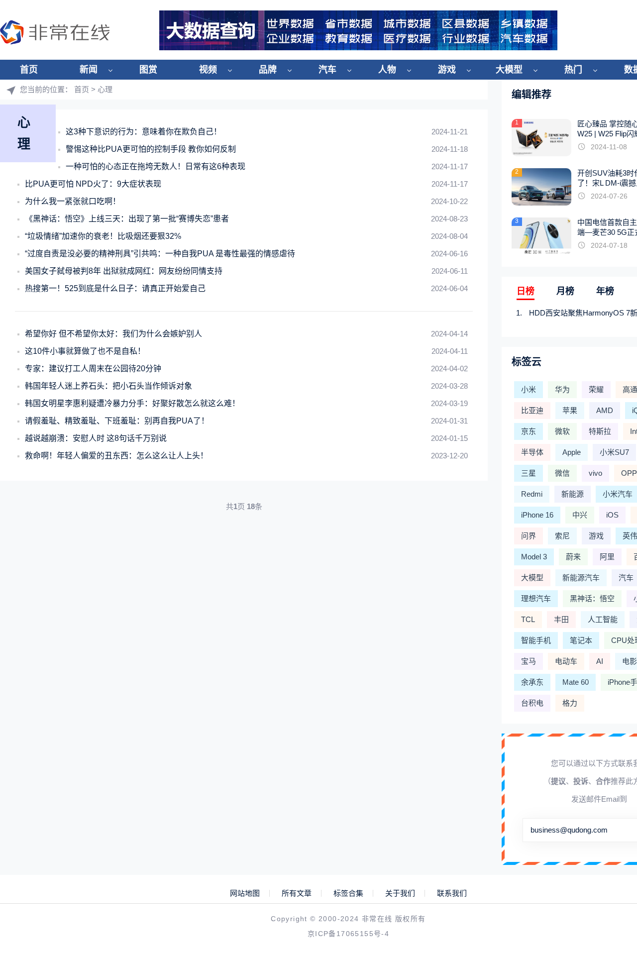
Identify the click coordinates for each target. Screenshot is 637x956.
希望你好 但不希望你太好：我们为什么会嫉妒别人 (113, 333)
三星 (528, 473)
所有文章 (297, 893)
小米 (528, 389)
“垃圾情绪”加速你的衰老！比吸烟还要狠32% (103, 236)
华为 (562, 389)
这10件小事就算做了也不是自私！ (85, 351)
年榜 (605, 291)
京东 (528, 431)
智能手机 (536, 640)
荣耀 (596, 389)
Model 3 (534, 556)
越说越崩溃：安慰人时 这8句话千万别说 (96, 438)
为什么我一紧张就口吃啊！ (72, 201)
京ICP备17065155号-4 (348, 934)
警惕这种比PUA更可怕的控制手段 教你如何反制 (151, 149)
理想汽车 (536, 598)
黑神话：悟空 (592, 598)
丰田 (561, 619)
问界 (528, 535)
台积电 (532, 703)
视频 (208, 70)
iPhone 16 (537, 515)
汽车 (327, 70)
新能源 (572, 494)
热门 (573, 70)
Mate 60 (575, 682)
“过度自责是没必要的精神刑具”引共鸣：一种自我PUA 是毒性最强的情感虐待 (160, 253)
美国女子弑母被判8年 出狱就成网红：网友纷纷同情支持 (123, 271)
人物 (387, 70)
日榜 (525, 291)
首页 (29, 70)
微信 (562, 473)
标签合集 (348, 893)
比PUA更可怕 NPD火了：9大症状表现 (93, 184)
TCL (528, 619)
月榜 (565, 291)
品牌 (268, 70)
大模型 (509, 70)
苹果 (569, 410)
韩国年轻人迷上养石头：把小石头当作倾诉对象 (108, 386)
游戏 (447, 70)
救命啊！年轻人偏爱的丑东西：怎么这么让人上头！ (116, 455)
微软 (562, 431)
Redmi (531, 494)
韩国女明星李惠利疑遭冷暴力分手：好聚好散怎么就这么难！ (132, 403)
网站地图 (245, 893)
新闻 (89, 70)
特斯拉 (600, 431)
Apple (571, 452)
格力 (569, 703)
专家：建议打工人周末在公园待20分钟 (93, 368)
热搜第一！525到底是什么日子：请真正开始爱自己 (115, 288)
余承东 (532, 682)
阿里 (607, 556)
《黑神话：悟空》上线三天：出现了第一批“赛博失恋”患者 (127, 218)
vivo (595, 473)
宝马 (528, 661)
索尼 (562, 535)
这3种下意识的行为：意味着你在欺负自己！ (143, 131)
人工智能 (603, 619)
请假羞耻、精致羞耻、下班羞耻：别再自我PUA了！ (117, 421)
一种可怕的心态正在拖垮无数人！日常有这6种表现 (155, 166)
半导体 (532, 452)
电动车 (566, 661)
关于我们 (400, 893)
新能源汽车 (581, 577)
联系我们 (452, 893)
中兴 (579, 515)
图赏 (148, 70)
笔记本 (581, 640)
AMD (604, 410)
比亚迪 (532, 410)
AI (599, 661)
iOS (612, 515)
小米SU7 (614, 452)
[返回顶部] (605, 848)
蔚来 (573, 556)
